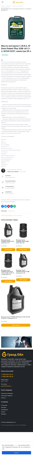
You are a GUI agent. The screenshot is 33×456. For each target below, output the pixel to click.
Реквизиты (3, 414)
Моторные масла (5, 7)
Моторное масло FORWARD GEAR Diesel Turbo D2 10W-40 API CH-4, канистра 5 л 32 (15, 317)
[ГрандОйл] (18, 2)
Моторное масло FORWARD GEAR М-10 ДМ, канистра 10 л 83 (22, 271)
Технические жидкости (6, 395)
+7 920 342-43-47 (7, 374)
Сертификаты (4, 409)
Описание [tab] (4, 211)
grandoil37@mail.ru (6, 386)
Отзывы (3, 411)
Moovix (24, 425)
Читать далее (8, 249)
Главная (3, 6)
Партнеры (3, 407)
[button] (2, 60)
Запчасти (3, 397)
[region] (16, 449)
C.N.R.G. (8, 199)
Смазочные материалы (18, 6)
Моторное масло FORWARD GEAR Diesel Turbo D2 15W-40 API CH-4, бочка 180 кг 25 (8, 272)
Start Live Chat (23, 171)
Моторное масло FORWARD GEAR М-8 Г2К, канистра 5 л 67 (7, 241)
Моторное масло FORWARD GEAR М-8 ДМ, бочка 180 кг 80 (22, 241)
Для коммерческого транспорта (17, 199)
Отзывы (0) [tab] (11, 211)
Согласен (16, 452)
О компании (4, 405)
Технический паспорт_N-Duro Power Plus (11, 215)
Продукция (8, 6)
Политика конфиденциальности (8, 422)
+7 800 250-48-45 (7, 376)
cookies (16, 445)
